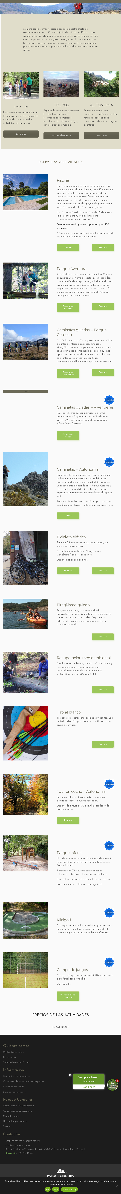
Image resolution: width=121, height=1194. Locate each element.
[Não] (117, 1185)
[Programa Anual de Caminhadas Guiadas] (25, 391)
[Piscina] (25, 192)
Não (56, 1189)
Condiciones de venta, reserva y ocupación (23, 1082)
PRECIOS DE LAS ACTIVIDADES (60, 1015)
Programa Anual (67, 435)
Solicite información (61, 136)
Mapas (68, 571)
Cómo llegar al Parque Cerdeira (18, 1106)
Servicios (7, 1127)
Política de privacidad (13, 1087)
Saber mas (21, 134)
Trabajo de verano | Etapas (16, 1062)
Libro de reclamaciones (14, 1092)
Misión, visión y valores (14, 1052)
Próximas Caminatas (68, 373)
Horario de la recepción (67, 996)
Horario (67, 247)
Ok (47, 1189)
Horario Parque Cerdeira (15, 1121)
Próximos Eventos (68, 307)
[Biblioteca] (25, 479)
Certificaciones (10, 1057)
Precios (103, 247)
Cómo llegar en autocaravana (17, 1111)
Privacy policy (69, 1189)
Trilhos (68, 516)
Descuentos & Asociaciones (16, 1076)
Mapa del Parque (11, 1116)
